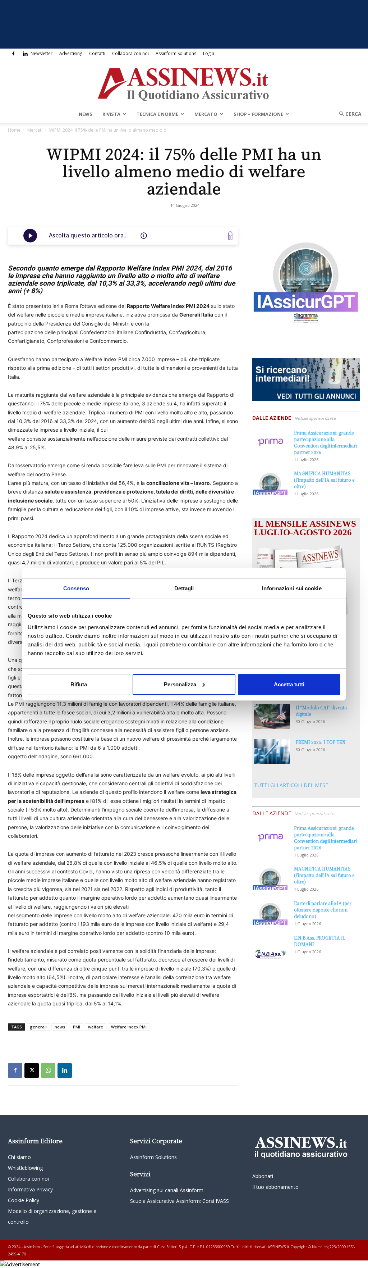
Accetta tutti (289, 684)
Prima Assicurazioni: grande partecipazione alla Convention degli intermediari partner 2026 (325, 442)
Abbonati (262, 1176)
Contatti (97, 53)
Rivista (111, 114)
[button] (347, 113)
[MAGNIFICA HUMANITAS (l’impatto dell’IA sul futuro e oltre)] (270, 482)
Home (14, 130)
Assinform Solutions (176, 53)
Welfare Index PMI (129, 1027)
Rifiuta (78, 684)
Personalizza (180, 684)
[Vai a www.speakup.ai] (230, 235)
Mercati (34, 130)
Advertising (70, 53)
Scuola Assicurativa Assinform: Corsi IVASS (179, 1200)
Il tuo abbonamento (275, 1186)
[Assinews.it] (184, 82)
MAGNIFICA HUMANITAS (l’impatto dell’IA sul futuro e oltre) (324, 479)
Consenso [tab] (76, 588)
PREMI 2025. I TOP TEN (321, 742)
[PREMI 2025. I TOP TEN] (272, 751)
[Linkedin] (25, 54)
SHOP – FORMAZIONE (258, 114)
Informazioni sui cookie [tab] (291, 588)
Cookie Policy (23, 1200)
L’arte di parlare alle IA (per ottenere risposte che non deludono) (322, 909)
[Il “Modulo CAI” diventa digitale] (272, 716)
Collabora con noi (130, 53)
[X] (31, 1070)
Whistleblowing (25, 1167)
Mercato (205, 114)
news (60, 1027)
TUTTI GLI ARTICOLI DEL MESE (291, 785)
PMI (76, 1027)
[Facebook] (13, 54)
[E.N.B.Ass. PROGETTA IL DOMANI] (270, 947)
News (85, 114)
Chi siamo (19, 1157)
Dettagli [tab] (184, 588)
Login (208, 53)
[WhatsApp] (48, 1070)
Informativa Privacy (30, 1189)
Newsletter (41, 53)
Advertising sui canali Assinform (166, 1190)
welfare (95, 1027)
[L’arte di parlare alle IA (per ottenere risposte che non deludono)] (270, 912)
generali (38, 1027)
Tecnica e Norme (157, 114)
